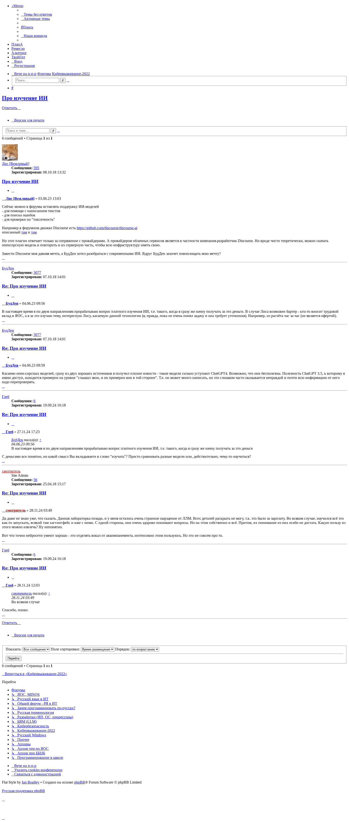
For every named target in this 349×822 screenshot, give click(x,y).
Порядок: (123, 649)
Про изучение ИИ (25, 98)
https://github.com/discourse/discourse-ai (107, 228)
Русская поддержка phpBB (23, 791)
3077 (37, 273)
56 (35, 480)
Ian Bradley (30, 782)
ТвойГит (18, 57)
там (24, 232)
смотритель (11, 471)
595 (36, 168)
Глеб (5, 397)
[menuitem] (36, 14)
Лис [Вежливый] (15, 164)
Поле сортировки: (66, 649)
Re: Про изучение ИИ (24, 286)
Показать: (14, 649)
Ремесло (18, 49)
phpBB (79, 782)
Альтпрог (19, 53)
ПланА (17, 44)
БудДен (8, 268)
